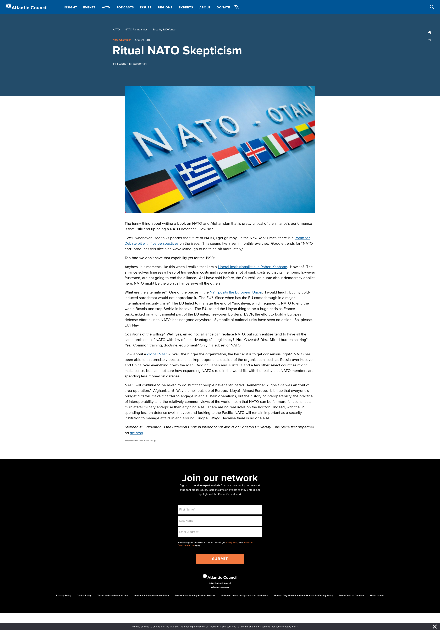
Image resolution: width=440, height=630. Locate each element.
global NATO (158, 354)
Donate (223, 7)
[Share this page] (429, 39)
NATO (116, 29)
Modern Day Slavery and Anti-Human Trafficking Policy (303, 595)
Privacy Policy (232, 542)
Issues (146, 7)
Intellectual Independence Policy (151, 595)
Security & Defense (163, 29)
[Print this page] (429, 32)
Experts (186, 7)
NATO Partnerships (136, 29)
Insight (70, 7)
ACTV (106, 7)
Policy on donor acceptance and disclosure (244, 595)
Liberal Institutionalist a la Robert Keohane (252, 266)
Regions (165, 7)
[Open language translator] (237, 7)
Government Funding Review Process (195, 595)
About (205, 7)
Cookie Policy (84, 595)
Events (89, 7)
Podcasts (125, 7)
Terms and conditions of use (112, 595)
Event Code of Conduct (351, 595)
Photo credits (377, 595)
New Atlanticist (122, 40)
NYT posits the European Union (236, 292)
